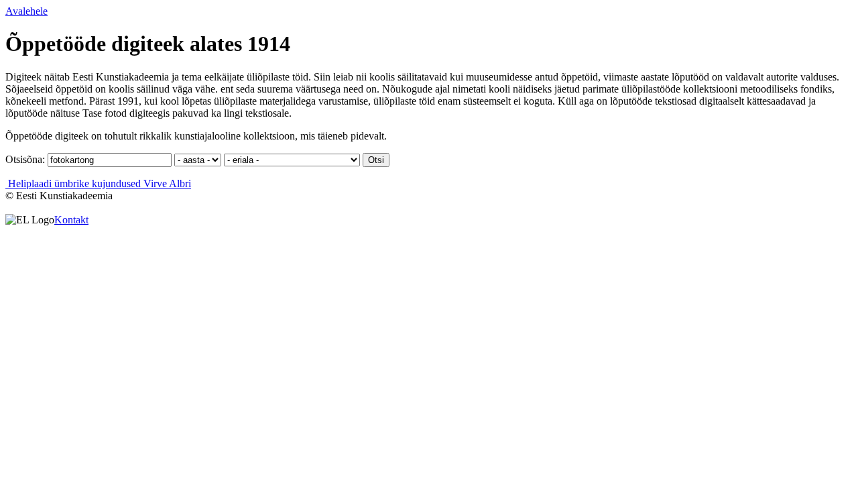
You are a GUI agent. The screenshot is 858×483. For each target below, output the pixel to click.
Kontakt (71, 219)
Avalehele (26, 11)
